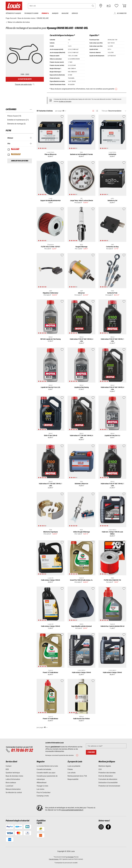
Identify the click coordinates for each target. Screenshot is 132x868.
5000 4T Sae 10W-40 (50, 435)
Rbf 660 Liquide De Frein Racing (50, 339)
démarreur (81, 293)
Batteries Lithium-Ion (81, 483)
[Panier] (124, 5)
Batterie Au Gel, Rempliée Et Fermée (81, 154)
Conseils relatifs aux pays (46, 773)
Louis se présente (74, 766)
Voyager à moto (42, 786)
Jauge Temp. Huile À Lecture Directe (81, 200)
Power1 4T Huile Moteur (50, 672)
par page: (58, 111)
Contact (8, 766)
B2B (7, 769)
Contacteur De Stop (112, 246)
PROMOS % (15, 149)
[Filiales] (101, 5)
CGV (100, 769)
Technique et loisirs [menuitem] (31, 13)
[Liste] (97, 111)
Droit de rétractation (105, 776)
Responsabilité (73, 779)
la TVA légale (69, 857)
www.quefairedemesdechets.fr (72, 810)
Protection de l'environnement (109, 786)
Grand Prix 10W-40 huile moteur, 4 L (81, 580)
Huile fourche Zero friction (81, 718)
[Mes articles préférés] (116, 5)
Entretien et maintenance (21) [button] (18, 120)
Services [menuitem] (75, 13)
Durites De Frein (112, 293)
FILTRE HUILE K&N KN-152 (112, 580)
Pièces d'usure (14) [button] (14, 116)
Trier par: (105, 111)
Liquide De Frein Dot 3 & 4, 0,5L (50, 387)
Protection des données (107, 773)
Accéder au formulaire (65, 101)
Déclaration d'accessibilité (107, 783)
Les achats (71, 773)
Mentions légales (104, 766)
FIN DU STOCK (16, 154)
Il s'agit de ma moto (24, 79)
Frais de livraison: (54, 859)
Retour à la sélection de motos (18, 22)
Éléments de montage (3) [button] (16, 124)
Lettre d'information (13, 779)
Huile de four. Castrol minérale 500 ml (112, 626)
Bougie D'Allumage (81, 246)
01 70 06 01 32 (22, 750)
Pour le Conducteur (43, 792)
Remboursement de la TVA (77, 776)
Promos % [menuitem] (45, 13)
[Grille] (93, 110)
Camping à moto (43, 796)
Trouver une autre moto (23, 84)
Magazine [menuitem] (65, 13)
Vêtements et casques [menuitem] (13, 13)
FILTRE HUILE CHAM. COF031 (50, 246)
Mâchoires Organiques (50, 532)
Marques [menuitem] (55, 13)
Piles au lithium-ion (51, 154)
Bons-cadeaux (11, 783)
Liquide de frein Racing (81, 387)
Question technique (13, 773)
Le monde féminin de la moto (47, 766)
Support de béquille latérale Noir (50, 200)
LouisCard (9, 786)
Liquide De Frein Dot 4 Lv (112, 435)
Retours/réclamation (13, 789)
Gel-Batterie (112, 154)
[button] (93, 5)
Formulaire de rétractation (107, 779)
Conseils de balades (44, 769)
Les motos (40, 789)
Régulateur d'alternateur (50, 293)
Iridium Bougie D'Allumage (81, 532)
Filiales (70, 769)
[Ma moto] (109, 5)
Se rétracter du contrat (14, 792)
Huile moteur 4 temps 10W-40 (50, 580)
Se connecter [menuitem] (121, 13)
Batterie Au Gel (112, 200)
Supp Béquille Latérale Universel (81, 626)
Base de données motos (14, 776)
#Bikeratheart (41, 783)
